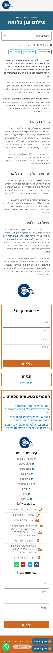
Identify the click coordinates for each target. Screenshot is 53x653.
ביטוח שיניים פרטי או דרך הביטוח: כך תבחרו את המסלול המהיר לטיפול (30, 418)
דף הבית (35, 18)
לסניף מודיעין (40, 648)
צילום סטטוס (29, 239)
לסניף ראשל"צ (40, 641)
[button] (5, 36)
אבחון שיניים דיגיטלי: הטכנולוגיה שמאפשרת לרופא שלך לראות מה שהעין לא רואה (27, 409)
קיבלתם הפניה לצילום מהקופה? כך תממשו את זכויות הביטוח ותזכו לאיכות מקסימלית (27, 426)
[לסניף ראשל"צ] (50, 641)
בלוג (28, 18)
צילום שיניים (26, 382)
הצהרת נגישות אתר (26, 647)
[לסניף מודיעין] (50, 648)
